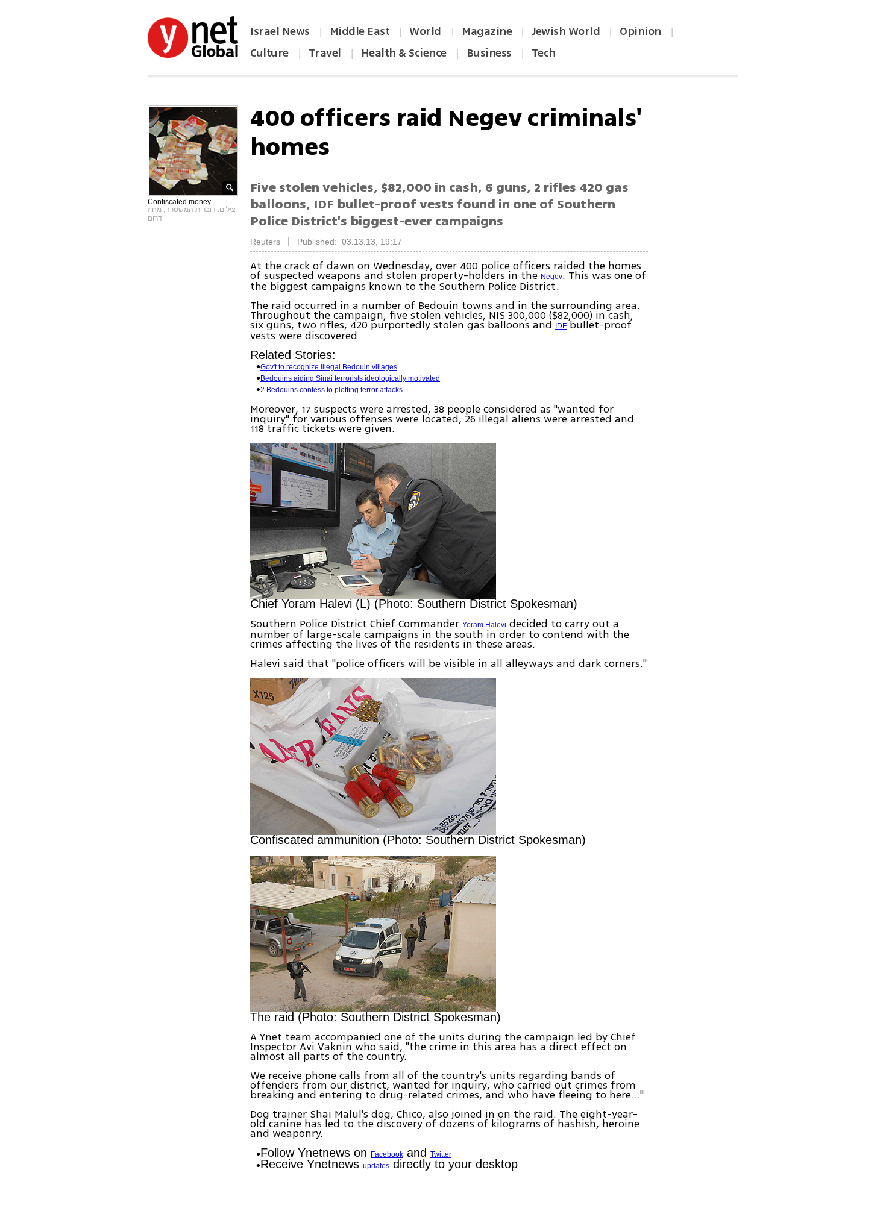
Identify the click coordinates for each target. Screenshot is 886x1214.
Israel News (280, 31)
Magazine (487, 31)
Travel (325, 53)
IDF (561, 326)
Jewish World (566, 31)
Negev (551, 276)
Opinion (640, 31)
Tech (544, 53)
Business (489, 53)
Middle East (360, 31)
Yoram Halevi (484, 625)
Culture (269, 53)
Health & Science (404, 53)
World (426, 31)
